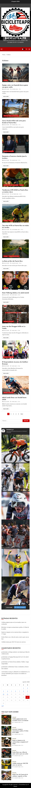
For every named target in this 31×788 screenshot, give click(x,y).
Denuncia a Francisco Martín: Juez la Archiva (14, 157)
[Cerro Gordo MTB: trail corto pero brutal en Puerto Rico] (15, 108)
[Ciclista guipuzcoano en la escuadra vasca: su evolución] (6, 720)
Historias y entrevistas (8, 151)
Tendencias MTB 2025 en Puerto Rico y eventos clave (15, 191)
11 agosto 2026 (17, 722)
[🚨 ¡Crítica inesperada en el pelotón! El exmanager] (15, 562)
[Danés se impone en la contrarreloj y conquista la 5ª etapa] (6, 742)
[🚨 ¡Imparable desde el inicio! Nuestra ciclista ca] (15, 591)
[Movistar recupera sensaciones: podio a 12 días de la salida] (6, 731)
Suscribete (29, 49)
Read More (6, 96)
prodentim (4, 652)
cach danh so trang (6, 672)
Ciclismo (5, 80)
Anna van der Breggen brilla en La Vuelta (13, 327)
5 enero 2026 (14, 160)
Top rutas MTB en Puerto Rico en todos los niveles (15, 227)
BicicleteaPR (6, 89)
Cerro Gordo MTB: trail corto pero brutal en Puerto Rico (14, 122)
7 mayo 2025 (14, 330)
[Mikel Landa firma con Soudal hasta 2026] (15, 385)
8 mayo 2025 (14, 295)
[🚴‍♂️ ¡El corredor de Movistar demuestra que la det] (15, 477)
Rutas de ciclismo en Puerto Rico (11, 115)
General (11, 220)
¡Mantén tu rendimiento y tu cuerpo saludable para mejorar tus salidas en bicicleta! (15, 673)
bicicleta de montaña (13, 185)
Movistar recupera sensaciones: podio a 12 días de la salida (20, 730)
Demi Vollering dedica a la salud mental (15, 293)
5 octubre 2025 (14, 194)
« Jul (2, 706)
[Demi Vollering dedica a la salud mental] (15, 280)
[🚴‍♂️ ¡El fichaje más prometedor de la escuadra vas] (15, 449)
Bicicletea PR (15, 38)
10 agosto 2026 (17, 745)
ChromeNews (22, 784)
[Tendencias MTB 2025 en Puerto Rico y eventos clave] (15, 177)
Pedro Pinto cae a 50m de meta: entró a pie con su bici (20, 753)
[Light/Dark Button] (23, 49)
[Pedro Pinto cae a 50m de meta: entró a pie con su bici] (6, 753)
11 (7, 694)
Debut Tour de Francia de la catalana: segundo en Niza (20, 775)
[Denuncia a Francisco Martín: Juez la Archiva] (15, 144)
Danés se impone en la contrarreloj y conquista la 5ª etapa (20, 742)
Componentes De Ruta (14, 256)
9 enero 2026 (14, 124)
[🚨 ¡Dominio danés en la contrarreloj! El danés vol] (15, 505)
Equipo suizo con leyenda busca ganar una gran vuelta (15, 86)
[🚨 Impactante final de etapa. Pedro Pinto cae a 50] (15, 534)
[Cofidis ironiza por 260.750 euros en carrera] (6, 764)
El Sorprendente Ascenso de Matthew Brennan (15, 363)
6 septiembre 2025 (15, 229)
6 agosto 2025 (14, 263)
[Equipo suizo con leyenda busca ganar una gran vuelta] (15, 73)
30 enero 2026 (14, 89)
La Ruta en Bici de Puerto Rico (12, 261)
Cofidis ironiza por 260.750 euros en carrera (13, 642)
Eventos (5, 185)
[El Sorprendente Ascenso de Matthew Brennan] (15, 349)
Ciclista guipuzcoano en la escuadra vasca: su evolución (20, 719)
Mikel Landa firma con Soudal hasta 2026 (14, 399)
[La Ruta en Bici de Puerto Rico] (15, 249)
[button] (1, 49)
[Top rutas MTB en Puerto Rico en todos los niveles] (15, 213)
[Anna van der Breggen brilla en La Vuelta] (15, 314)
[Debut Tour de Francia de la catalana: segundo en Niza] (6, 775)
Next (22, 414)
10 (3, 694)
